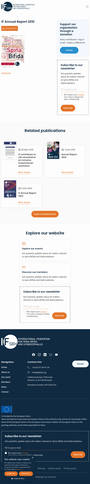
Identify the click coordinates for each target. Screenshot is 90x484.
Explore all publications (45, 214)
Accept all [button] (11, 474)
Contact (5, 391)
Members (5, 382)
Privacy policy (70, 468)
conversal (51, 477)
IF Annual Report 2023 (27, 194)
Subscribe (68, 108)
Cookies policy (54, 468)
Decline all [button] (25, 473)
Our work (5, 377)
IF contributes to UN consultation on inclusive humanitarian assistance (27, 160)
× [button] (32, 458)
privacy (81, 94)
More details (24, 172)
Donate (69, 50)
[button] (18, 478)
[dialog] (18, 468)
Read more (19, 469)
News (4, 387)
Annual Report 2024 (69, 156)
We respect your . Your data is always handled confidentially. (74, 97)
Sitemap (41, 468)
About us (5, 372)
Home (4, 367)
